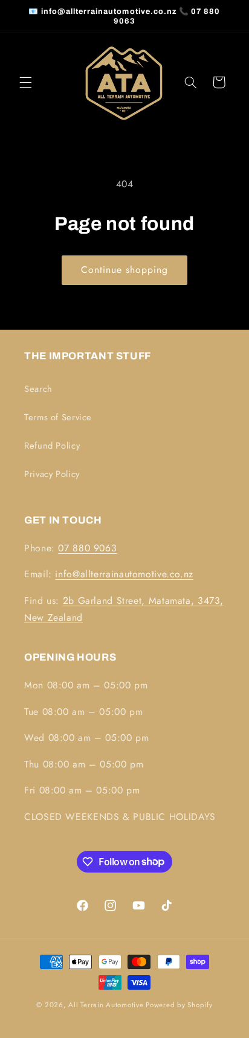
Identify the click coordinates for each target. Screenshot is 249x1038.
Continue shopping (125, 270)
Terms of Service (58, 417)
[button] (25, 82)
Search (38, 389)
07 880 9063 (87, 548)
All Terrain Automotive (105, 1005)
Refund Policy (52, 445)
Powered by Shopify (179, 1005)
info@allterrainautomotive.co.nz (124, 574)
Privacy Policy (52, 474)
